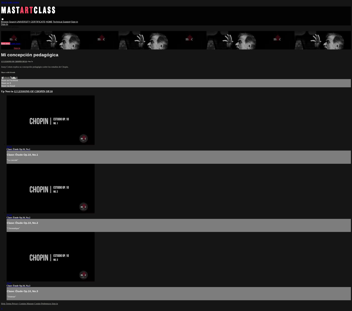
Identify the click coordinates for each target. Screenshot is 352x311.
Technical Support (62, 22)
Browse (5, 22)
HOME (49, 22)
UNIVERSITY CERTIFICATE (31, 22)
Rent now (5, 43)
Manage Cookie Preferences (39, 303)
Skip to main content (10, 2)
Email (14, 78)
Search (13, 22)
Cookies (23, 303)
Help (3, 303)
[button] (2, 19)
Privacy (15, 303)
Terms (9, 303)
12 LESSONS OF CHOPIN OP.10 (14, 61)
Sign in (74, 22)
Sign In (4, 24)
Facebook (5, 78)
